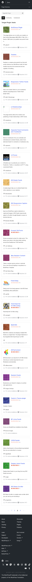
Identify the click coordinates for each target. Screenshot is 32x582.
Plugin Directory (6, 7)
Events (19, 535)
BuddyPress (6, 554)
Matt (4, 548)
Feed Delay (14, 280)
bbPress (5, 551)
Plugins (19, 524)
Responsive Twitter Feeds (19, 82)
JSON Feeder (15, 440)
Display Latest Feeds (18, 463)
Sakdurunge (8, 510)
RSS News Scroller (17, 486)
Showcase (20, 519)
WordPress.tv (6, 540)
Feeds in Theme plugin (18, 398)
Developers (5, 538)
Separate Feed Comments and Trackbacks (19, 131)
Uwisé (24, 510)
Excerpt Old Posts (17, 230)
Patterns (19, 527)
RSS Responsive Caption (19, 203)
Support (4, 535)
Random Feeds (16, 375)
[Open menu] (29, 2)
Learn (3, 532)
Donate (20, 538)
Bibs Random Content (18, 255)
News (3, 522)
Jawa (6, 561)
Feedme (13, 54)
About (3, 519)
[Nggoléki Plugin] (22, 13)
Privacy (4, 527)
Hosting (4, 524)
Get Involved (20, 532)
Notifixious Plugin (16, 27)
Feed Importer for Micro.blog (15, 304)
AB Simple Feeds (16, 180)
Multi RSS (14, 325)
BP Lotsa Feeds (16, 419)
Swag (19, 540)
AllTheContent (16, 350)
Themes (19, 522)
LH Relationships (16, 107)
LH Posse (14, 155)
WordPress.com (7, 545)
